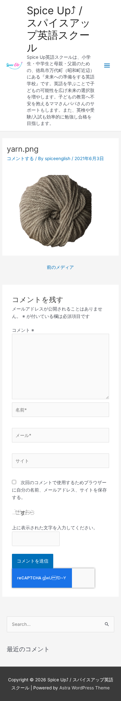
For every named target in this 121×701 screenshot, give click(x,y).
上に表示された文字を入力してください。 (55, 527)
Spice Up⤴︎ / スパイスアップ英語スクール (59, 29)
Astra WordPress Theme (84, 687)
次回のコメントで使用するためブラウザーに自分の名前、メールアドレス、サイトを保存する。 (59, 490)
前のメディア (60, 267)
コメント (23, 330)
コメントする (20, 158)
